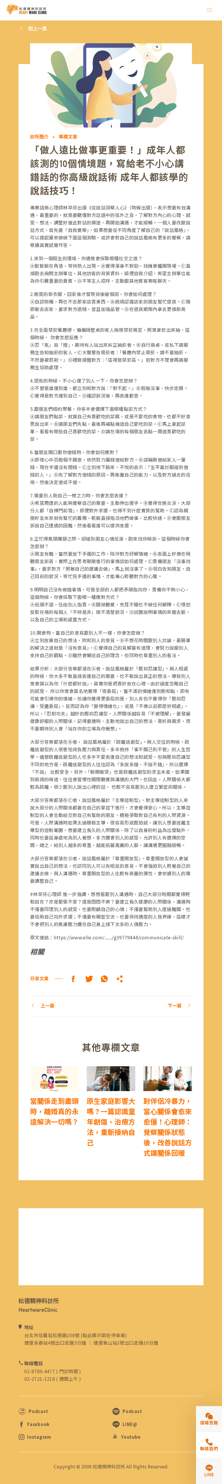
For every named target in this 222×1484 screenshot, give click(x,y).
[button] (120, 979)
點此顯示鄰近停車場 (104, 1335)
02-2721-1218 (39, 1378)
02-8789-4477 (39, 1371)
